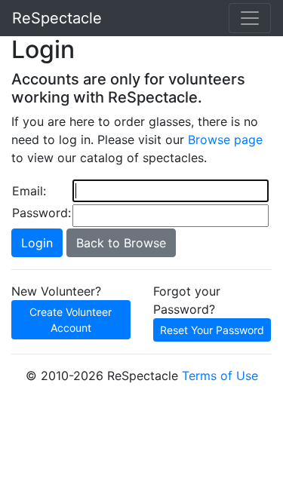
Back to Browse (121, 242)
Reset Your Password (212, 330)
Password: (41, 212)
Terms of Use (220, 375)
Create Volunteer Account (70, 319)
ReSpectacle (57, 18)
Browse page (225, 139)
